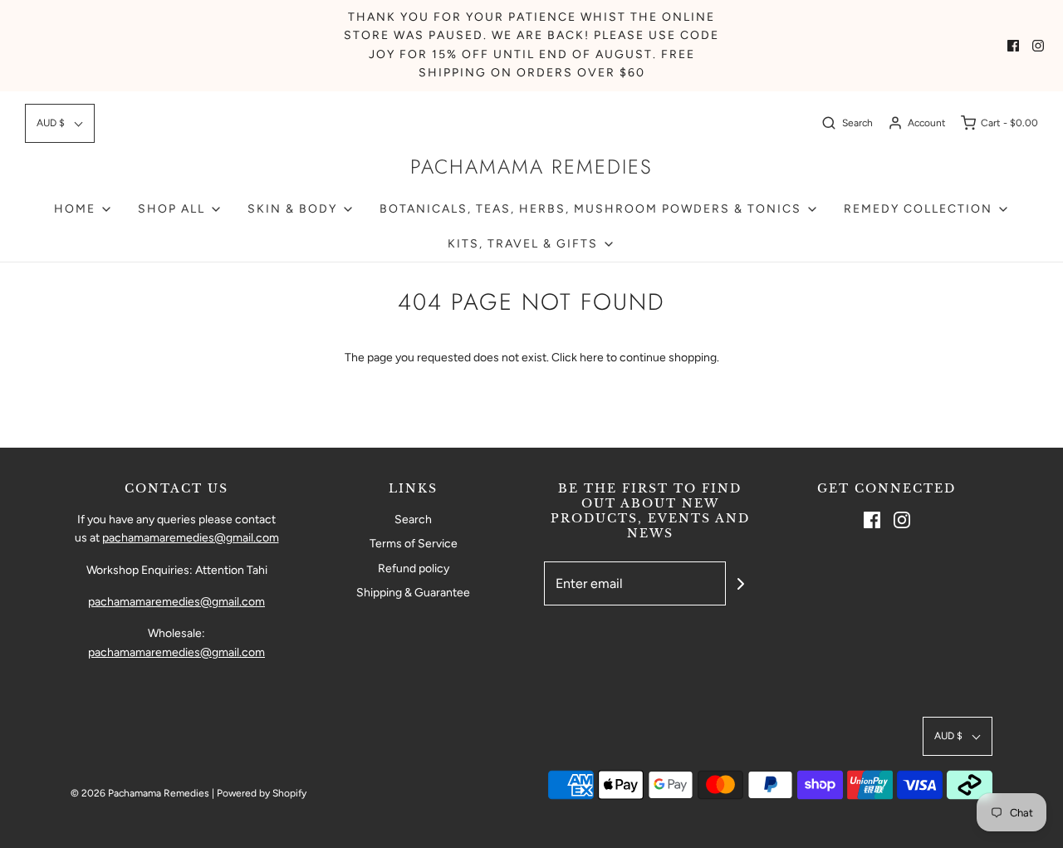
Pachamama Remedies (531, 167)
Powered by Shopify (261, 793)
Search (413, 519)
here (592, 357)
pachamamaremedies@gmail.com (190, 538)
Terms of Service (414, 544)
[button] (60, 123)
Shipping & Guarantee (413, 593)
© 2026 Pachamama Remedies (140, 793)
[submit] (741, 584)
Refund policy (413, 568)
